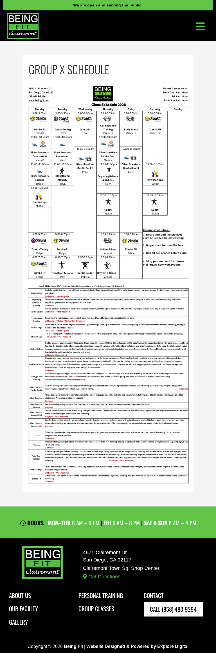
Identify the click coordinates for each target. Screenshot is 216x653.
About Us (20, 595)
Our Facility (23, 608)
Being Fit (73, 646)
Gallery (18, 622)
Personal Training (100, 595)
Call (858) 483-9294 (173, 609)
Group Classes (96, 608)
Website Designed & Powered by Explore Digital (137, 646)
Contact (154, 595)
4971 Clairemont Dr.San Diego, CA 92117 (121, 564)
